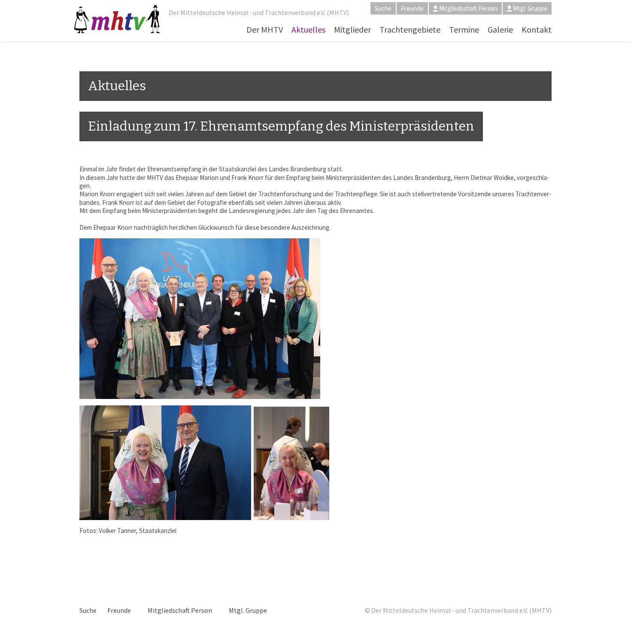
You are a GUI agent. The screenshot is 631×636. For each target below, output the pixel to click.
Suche (383, 8)
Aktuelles (308, 29)
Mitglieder (352, 29)
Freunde (412, 8)
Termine (464, 29)
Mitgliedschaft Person (468, 8)
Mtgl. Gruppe (530, 8)
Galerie (500, 29)
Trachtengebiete (409, 29)
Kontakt (537, 29)
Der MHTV (264, 29)
